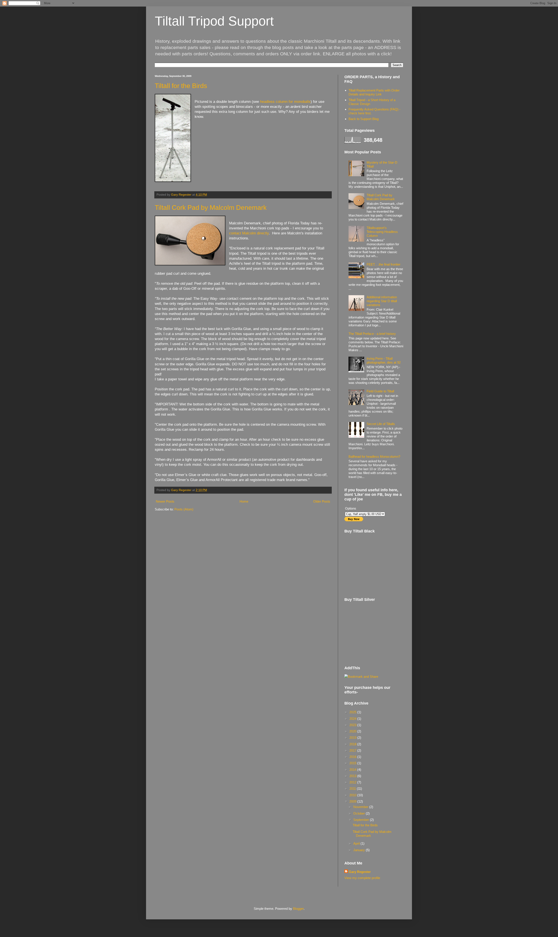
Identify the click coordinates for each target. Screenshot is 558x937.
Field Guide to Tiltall (380, 391)
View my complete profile (362, 878)
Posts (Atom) (183, 509)
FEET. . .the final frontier (383, 264)
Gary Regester (360, 872)
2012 (353, 782)
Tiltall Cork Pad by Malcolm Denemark (211, 207)
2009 (353, 801)
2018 (353, 744)
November (361, 807)
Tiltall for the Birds (181, 85)
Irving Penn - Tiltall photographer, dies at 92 (384, 360)
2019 (353, 737)
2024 (353, 718)
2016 (353, 757)
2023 (353, 725)
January (359, 850)
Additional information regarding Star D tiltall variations (382, 301)
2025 (353, 712)
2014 (353, 769)
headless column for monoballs (285, 101)
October (359, 813)
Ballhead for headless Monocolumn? (374, 456)
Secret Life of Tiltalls (381, 424)
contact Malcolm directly (249, 233)
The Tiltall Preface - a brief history (372, 333)
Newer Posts (165, 501)
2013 (353, 776)
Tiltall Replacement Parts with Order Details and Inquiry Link (374, 92)
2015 (353, 763)
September (361, 820)
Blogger (298, 908)
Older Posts (321, 501)
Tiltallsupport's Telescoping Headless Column (382, 231)
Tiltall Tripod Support (214, 21)
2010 (353, 795)
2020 (353, 731)
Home (244, 501)
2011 (353, 788)
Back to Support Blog (364, 119)
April (357, 843)
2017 (353, 750)
